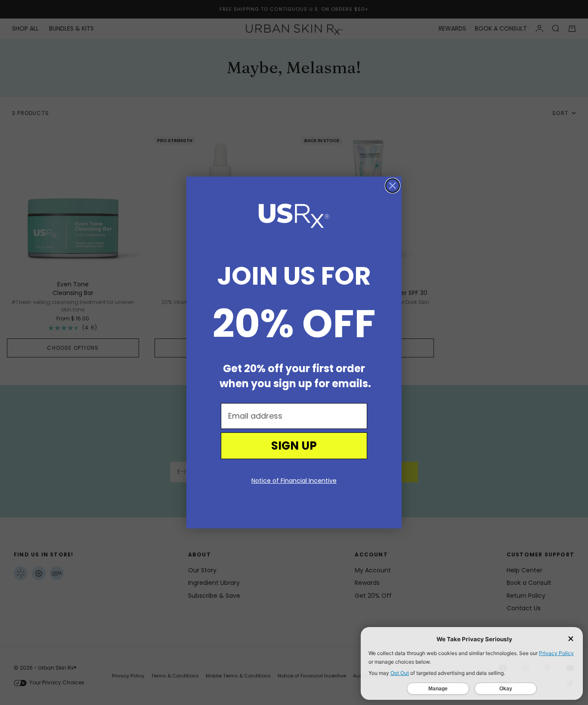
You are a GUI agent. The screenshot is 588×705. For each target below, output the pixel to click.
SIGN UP (294, 445)
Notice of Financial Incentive (294, 480)
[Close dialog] (392, 186)
